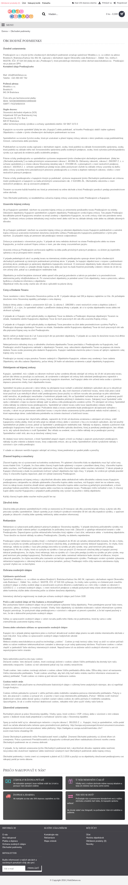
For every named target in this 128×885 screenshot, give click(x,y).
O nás (5, 834)
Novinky (90, 844)
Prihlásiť (33, 867)
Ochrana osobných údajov (14, 844)
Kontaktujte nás (51, 834)
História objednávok (95, 838)
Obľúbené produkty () (96, 841)
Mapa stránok (50, 841)
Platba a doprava (10, 841)
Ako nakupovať (9, 838)
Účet (88, 834)
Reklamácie (49, 838)
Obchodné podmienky (12, 847)
